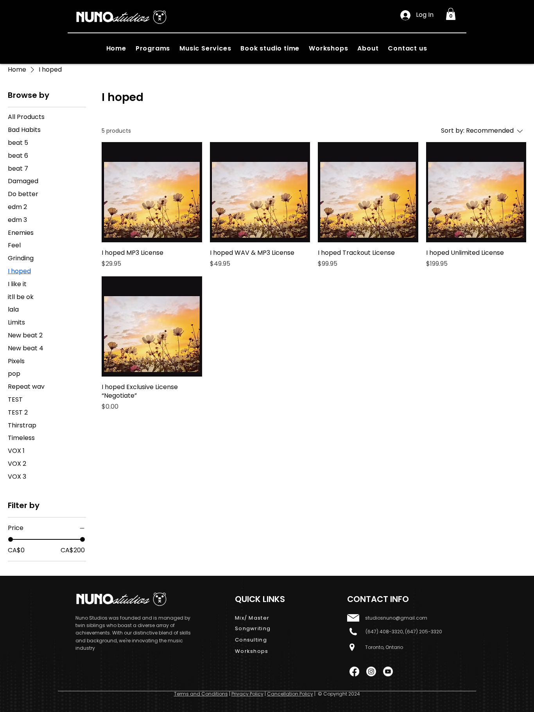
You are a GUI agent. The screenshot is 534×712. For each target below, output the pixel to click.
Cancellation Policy (290, 693)
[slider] (10, 539)
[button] (451, 14)
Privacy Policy (247, 693)
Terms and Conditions (201, 693)
